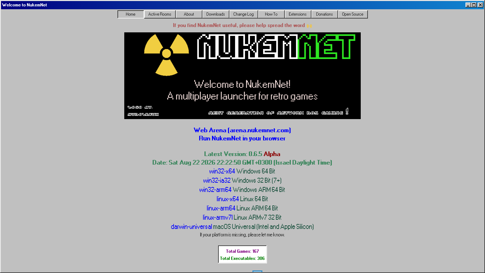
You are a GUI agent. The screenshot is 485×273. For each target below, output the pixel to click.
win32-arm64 (242, 189)
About (189, 14)
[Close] (480, 4)
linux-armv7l (242, 217)
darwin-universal (242, 226)
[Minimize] (468, 4)
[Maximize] (474, 4)
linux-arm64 (242, 208)
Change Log (244, 14)
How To (271, 14)
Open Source (353, 14)
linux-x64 (242, 199)
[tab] (131, 14)
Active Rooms (159, 14)
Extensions (298, 14)
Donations (324, 14)
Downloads (216, 14)
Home (131, 14)
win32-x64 (242, 171)
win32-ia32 (242, 180)
